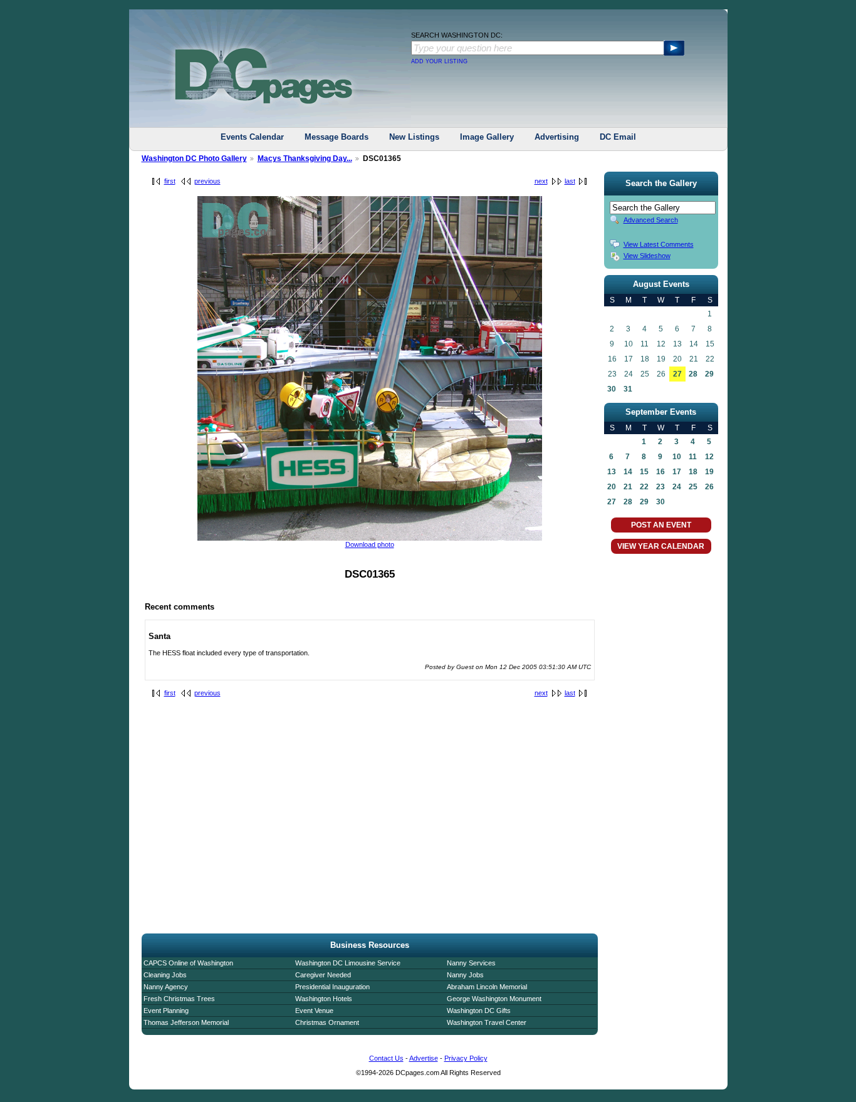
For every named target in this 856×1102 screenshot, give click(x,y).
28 (693, 374)
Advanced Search (651, 220)
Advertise (423, 1058)
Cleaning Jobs (165, 975)
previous (207, 181)
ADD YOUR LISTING (439, 61)
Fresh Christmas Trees (179, 998)
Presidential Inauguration (332, 986)
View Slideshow (647, 255)
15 (644, 471)
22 (644, 486)
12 (709, 456)
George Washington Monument (494, 998)
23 (660, 486)
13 (611, 471)
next (541, 181)
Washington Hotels (323, 998)
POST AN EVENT (661, 525)
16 (660, 471)
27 (677, 374)
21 (628, 486)
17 (676, 471)
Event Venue (314, 1010)
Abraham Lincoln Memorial (487, 986)
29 (709, 374)
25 (693, 486)
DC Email (618, 137)
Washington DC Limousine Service (347, 963)
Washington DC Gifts (479, 1010)
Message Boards (336, 137)
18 (693, 471)
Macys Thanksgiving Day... (305, 158)
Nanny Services (471, 963)
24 (676, 486)
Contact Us (386, 1058)
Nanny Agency (166, 986)
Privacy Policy (466, 1058)
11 (693, 456)
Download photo (369, 544)
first (169, 181)
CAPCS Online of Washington (188, 963)
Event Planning (166, 1010)
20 (611, 486)
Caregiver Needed (323, 975)
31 (628, 389)
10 (676, 456)
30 (611, 389)
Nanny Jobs (465, 975)
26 (709, 486)
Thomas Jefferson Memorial (186, 1022)
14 (628, 471)
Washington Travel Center (486, 1022)
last (570, 181)
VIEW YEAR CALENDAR (660, 546)
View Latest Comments (659, 244)
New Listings (414, 137)
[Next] (369, 538)
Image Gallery (487, 137)
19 (709, 471)
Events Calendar (252, 137)
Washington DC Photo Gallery (194, 158)
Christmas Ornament (327, 1022)
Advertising (557, 137)
